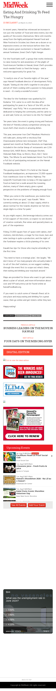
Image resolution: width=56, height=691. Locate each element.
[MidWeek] (15, 5)
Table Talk (35, 316)
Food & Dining (22, 316)
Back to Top (27, 680)
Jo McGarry (10, 23)
